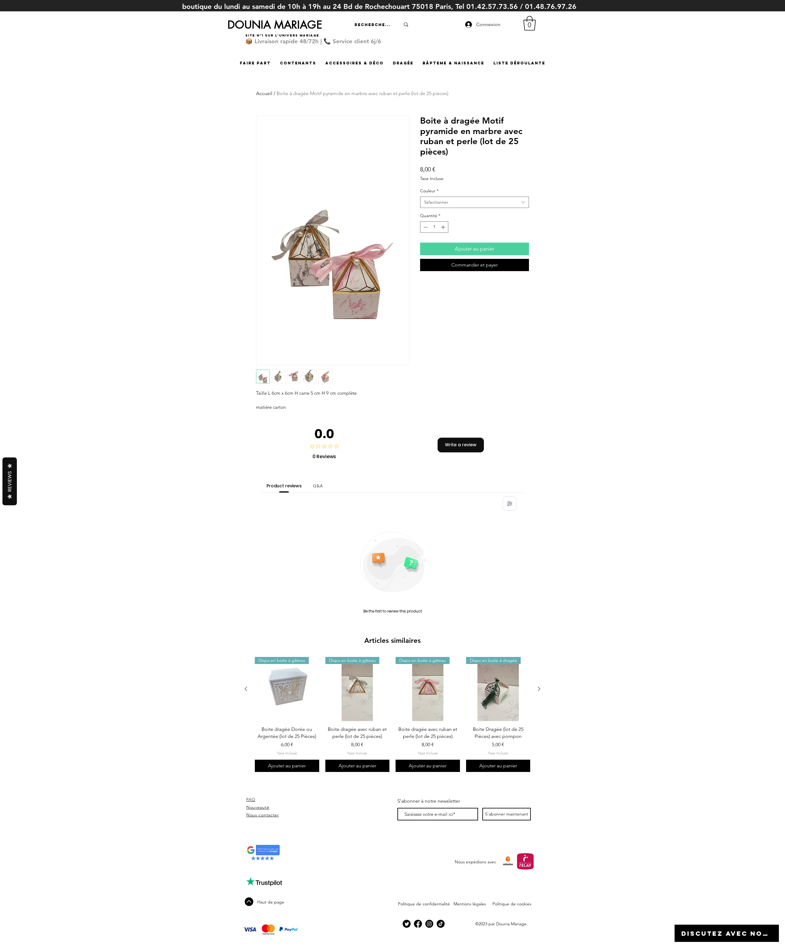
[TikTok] (441, 924)
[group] (392, 714)
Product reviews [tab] (284, 486)
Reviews (9, 481)
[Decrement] (425, 227)
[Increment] (443, 227)
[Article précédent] (246, 689)
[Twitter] (407, 924)
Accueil (264, 93)
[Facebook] (418, 924)
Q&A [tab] (318, 486)
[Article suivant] (539, 689)
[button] (529, 23)
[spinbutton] (434, 227)
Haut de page (270, 902)
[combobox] (474, 202)
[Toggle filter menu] (510, 504)
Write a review (461, 445)
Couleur (429, 191)
